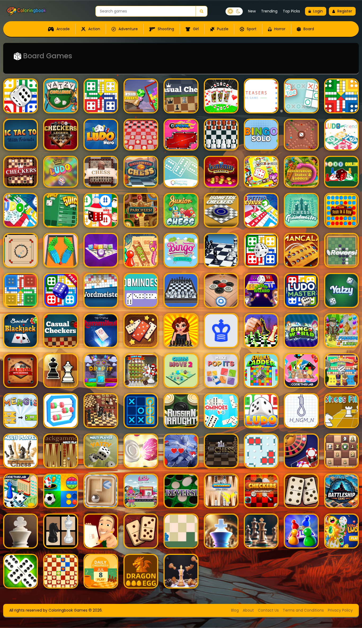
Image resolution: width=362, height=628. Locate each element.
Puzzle (222, 29)
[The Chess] (221, 451)
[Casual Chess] (181, 95)
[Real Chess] (221, 250)
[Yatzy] (341, 290)
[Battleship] (341, 491)
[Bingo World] (301, 330)
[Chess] (100, 172)
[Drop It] (100, 370)
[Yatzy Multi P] (100, 451)
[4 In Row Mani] (221, 172)
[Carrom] (20, 250)
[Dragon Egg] (140, 571)
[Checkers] (20, 172)
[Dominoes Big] (221, 410)
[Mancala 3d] (301, 250)
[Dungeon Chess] (181, 451)
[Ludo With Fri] (341, 135)
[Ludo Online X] (100, 210)
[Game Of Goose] (261, 172)
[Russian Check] (60, 571)
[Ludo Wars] (60, 172)
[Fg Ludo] (301, 135)
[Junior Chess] (181, 210)
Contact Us (268, 610)
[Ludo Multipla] (261, 250)
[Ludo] (341, 95)
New (252, 11)
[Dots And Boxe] (261, 451)
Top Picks (291, 11)
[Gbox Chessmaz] (341, 451)
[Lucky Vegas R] (301, 451)
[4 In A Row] (20, 330)
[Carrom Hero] (140, 451)
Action (93, 29)
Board (308, 29)
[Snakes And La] (140, 250)
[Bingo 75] (100, 250)
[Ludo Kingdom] (341, 370)
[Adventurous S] (301, 172)
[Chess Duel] (221, 531)
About (248, 610)
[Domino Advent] (301, 491)
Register (344, 11)
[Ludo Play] (100, 95)
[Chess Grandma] (301, 210)
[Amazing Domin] (140, 330)
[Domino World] (140, 531)
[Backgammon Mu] (60, 451)
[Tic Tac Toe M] (140, 410)
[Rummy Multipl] (221, 95)
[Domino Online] (20, 571)
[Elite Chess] (20, 531)
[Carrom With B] (20, 370)
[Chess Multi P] (20, 451)
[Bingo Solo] (261, 135)
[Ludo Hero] (100, 135)
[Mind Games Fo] (60, 491)
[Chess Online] (261, 531)
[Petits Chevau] (261, 210)
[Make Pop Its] (221, 370)
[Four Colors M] (301, 370)
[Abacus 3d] (60, 410)
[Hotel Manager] (20, 491)
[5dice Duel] (60, 210)
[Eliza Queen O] (181, 330)
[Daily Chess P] (100, 571)
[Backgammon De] (221, 491)
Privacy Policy (340, 610)
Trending (269, 11)
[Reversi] (341, 250)
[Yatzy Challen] (60, 95)
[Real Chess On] (261, 330)
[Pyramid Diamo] (140, 95)
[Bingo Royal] (181, 250)
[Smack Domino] (60, 250)
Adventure (127, 29)
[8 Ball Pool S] (181, 135)
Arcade (62, 29)
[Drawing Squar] (100, 531)
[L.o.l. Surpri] (140, 491)
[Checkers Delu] (261, 491)
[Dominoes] (181, 172)
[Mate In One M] (100, 410)
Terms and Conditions (303, 610)
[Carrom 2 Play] (221, 290)
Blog (235, 610)
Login (318, 11)
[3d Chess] (181, 290)
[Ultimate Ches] (221, 135)
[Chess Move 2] (181, 370)
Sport (251, 29)
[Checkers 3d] (140, 135)
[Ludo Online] (341, 172)
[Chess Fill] (341, 410)
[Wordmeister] (100, 290)
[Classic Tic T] (301, 95)
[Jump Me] (140, 370)
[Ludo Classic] (20, 95)
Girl (195, 29)
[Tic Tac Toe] (20, 135)
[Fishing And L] (341, 330)
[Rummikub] (100, 330)
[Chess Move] (221, 330)
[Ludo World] (301, 531)
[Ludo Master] (301, 290)
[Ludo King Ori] (20, 290)
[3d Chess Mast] (181, 571)
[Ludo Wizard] (261, 290)
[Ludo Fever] (261, 410)
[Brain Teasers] (261, 95)
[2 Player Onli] (60, 531)
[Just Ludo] (341, 531)
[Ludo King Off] (60, 290)
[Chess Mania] (60, 370)
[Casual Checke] (60, 330)
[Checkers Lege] (60, 135)
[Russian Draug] (181, 410)
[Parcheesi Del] (140, 210)
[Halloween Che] (140, 172)
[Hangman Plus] (301, 410)
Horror (279, 29)
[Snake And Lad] (261, 370)
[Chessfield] (181, 531)
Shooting (165, 29)
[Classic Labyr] (100, 491)
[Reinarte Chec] (221, 210)
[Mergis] (20, 410)
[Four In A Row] (341, 210)
